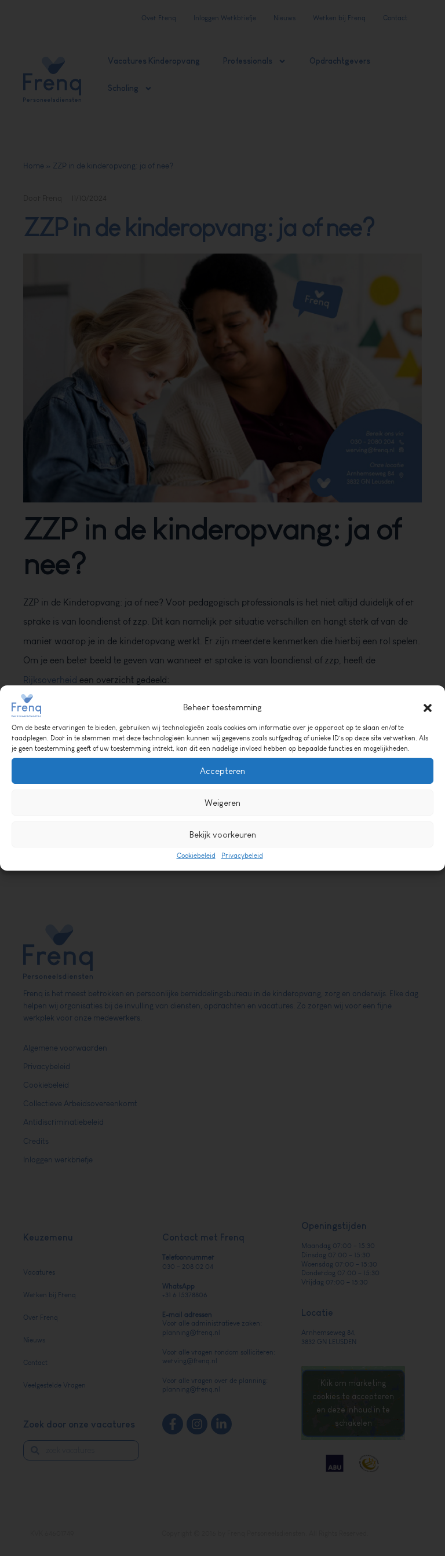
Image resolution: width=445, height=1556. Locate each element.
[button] (427, 708)
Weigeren (222, 803)
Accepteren (222, 771)
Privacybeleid (242, 856)
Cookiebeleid (196, 856)
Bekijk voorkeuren (222, 834)
